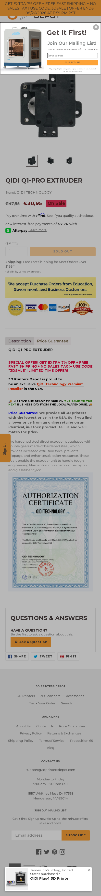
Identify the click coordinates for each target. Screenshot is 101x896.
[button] (96, 27)
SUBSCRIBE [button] (72, 62)
